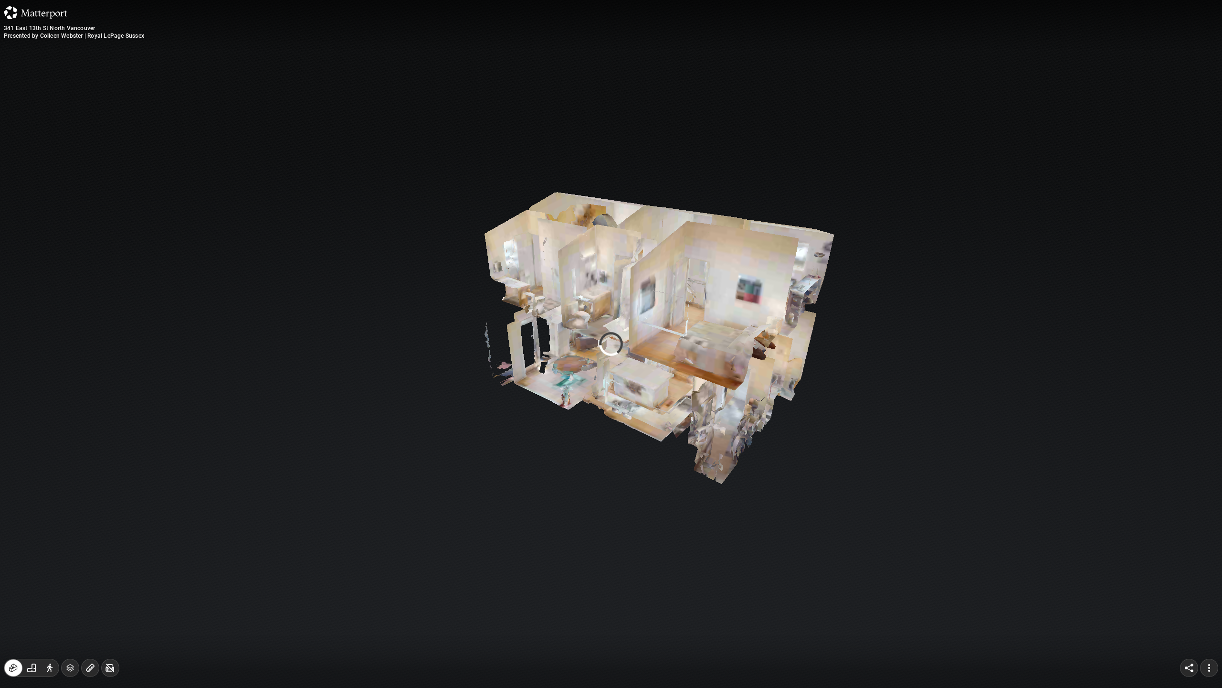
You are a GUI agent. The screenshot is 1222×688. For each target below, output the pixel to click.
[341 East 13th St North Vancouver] (611, 344)
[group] (31, 668)
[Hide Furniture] (110, 668)
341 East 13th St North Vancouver (49, 28)
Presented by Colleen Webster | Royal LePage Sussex (74, 35)
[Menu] (1209, 668)
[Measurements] (90, 668)
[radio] (13, 668)
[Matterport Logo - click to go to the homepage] (35, 12)
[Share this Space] (1189, 668)
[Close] (727, 82)
